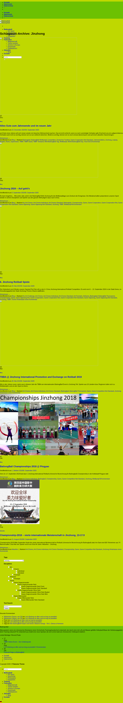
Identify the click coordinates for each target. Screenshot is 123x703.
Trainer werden (13, 686)
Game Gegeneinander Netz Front (32, 586)
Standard (20, 573)
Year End (87, 141)
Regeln (2, 141)
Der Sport (11, 31)
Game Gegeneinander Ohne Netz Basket (35, 592)
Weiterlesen (5, 138)
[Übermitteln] (4, 671)
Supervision (15, 141)
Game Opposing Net (23, 298)
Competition (52, 140)
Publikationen (12, 692)
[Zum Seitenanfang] (1, 666)
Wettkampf (63, 141)
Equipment (11, 36)
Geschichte (11, 676)
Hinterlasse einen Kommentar (27, 299)
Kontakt (7, 2)
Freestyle (16, 575)
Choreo (16, 569)
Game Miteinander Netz (25, 598)
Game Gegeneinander (21, 582)
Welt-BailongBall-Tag (51, 141)
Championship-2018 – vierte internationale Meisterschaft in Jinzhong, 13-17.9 (42, 535)
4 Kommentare (41, 647)
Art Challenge (30, 296)
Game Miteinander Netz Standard (32, 600)
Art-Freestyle (78, 296)
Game (85, 203)
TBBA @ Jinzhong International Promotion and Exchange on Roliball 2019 (41, 377)
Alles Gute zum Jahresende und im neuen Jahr (25, 125)
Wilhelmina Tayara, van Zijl (13, 616)
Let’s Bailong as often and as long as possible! (41, 616)
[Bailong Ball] (5, 22)
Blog (1, 121)
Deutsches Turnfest (63, 140)
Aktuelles (2, 530)
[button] (61, 702)
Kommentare (77, 204)
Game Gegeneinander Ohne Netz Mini (34, 594)
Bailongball (8, 29)
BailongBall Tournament (106, 296)
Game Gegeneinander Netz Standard (34, 588)
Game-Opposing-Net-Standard (41, 204)
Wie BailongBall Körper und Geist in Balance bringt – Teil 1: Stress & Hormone (36, 623)
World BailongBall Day (75, 141)
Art (24, 203)
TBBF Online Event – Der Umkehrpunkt (17, 642)
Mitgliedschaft (12, 685)
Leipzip (114, 140)
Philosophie (12, 678)
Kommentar (95, 141)
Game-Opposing (24, 204)
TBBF (21, 141)
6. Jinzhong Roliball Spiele (15, 282)
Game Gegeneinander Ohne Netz (29, 590)
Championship (77, 203)
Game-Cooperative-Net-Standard (82, 140)
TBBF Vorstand (38, 141)
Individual (20, 571)
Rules (8, 141)
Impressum (8, 4)
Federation (8, 683)
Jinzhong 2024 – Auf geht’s (15, 188)
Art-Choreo (29, 203)
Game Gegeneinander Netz (26, 584)
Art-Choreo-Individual (40, 203)
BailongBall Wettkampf (39, 140)
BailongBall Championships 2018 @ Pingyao (24, 466)
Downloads (11, 690)
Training (7, 681)
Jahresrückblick (99, 140)
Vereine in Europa (14, 688)
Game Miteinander (19, 596)
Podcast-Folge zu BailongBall (14, 652)
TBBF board (28, 141)
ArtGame (86, 296)
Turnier (14, 299)
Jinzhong (108, 140)
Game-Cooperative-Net (109, 203)
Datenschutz (8, 6)
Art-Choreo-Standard (56, 203)
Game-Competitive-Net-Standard (103, 391)
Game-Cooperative (94, 203)
